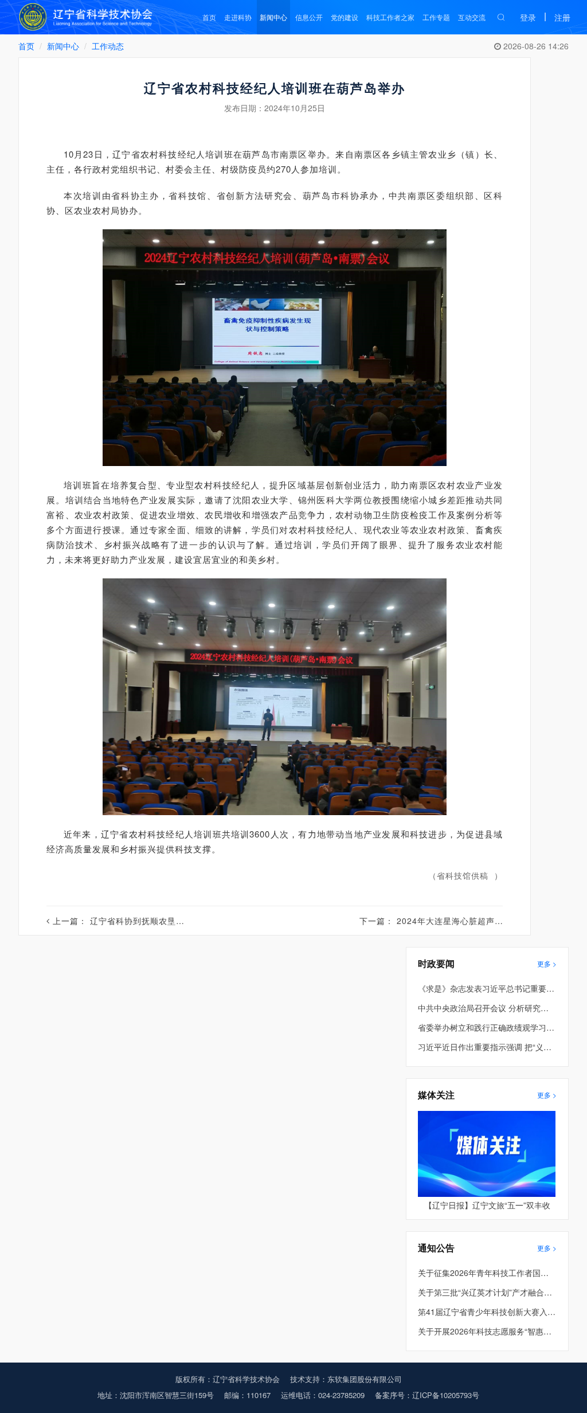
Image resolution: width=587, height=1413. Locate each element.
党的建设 (344, 17)
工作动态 (108, 46)
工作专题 (436, 17)
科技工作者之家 (390, 17)
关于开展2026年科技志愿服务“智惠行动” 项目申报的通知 (486, 1331)
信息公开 (309, 17)
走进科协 (238, 17)
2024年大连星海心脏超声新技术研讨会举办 (480, 920)
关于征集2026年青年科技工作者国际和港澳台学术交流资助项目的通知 (486, 1272)
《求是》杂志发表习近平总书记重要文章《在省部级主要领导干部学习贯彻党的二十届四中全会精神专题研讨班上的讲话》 (486, 988)
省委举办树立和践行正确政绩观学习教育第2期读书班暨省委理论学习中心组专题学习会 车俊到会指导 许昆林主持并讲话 (486, 1027)
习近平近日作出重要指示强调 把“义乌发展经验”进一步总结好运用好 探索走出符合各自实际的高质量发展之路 (486, 1046)
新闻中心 (273, 17)
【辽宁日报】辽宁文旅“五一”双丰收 (487, 1205)
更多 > (547, 963)
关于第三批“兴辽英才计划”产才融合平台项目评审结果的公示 (486, 1292)
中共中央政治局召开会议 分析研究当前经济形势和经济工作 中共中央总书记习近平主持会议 (486, 1007)
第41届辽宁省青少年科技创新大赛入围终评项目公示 (486, 1311)
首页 (209, 17)
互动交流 (472, 17)
